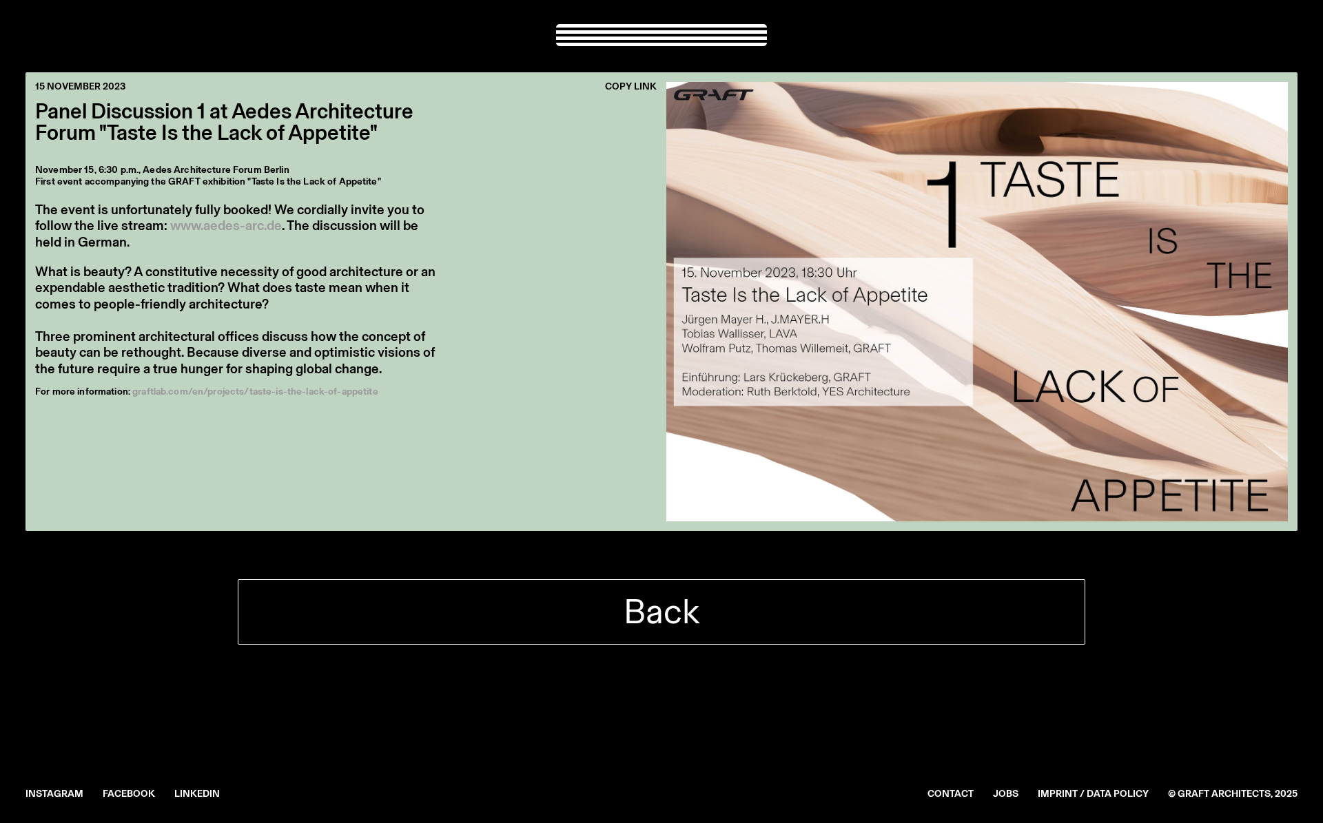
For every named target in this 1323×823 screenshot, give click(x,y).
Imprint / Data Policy (1093, 794)
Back (661, 611)
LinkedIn (197, 794)
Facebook (129, 794)
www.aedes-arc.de (226, 225)
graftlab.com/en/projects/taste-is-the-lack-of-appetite (255, 391)
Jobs (1005, 794)
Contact (950, 794)
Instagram (54, 794)
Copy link (631, 87)
